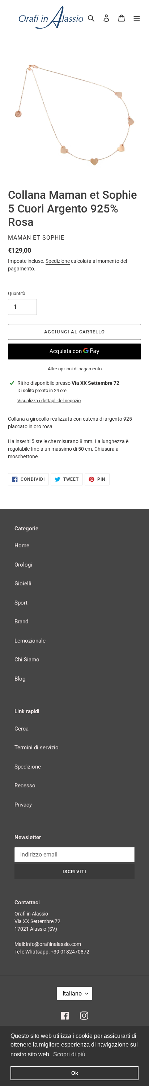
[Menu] (136, 18)
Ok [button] (74, 1073)
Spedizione (58, 261)
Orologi (23, 564)
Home (21, 545)
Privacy (23, 804)
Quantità (16, 293)
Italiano (72, 993)
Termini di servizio (36, 747)
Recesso (24, 785)
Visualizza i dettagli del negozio (49, 400)
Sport (20, 602)
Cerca (21, 728)
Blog (19, 678)
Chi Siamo (26, 659)
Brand (21, 621)
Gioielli (22, 583)
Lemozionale (30, 640)
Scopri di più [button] (69, 1054)
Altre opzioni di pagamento (75, 368)
